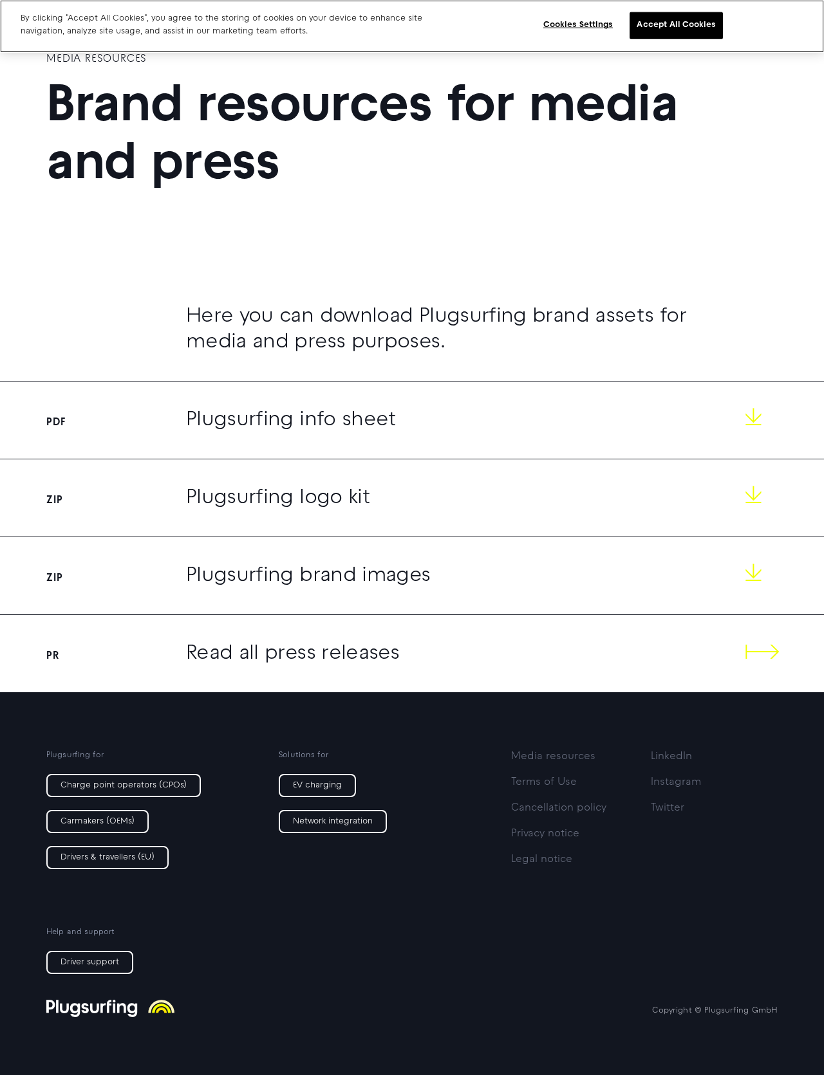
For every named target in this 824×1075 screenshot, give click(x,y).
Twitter (667, 808)
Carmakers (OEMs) (98, 821)
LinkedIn (671, 756)
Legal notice (541, 859)
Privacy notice (545, 834)
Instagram (676, 782)
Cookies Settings (578, 25)
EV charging (317, 785)
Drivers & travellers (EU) (107, 857)
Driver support (90, 962)
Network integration (333, 821)
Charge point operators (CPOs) (124, 785)
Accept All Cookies (676, 25)
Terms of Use (544, 782)
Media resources (553, 756)
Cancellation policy (558, 808)
